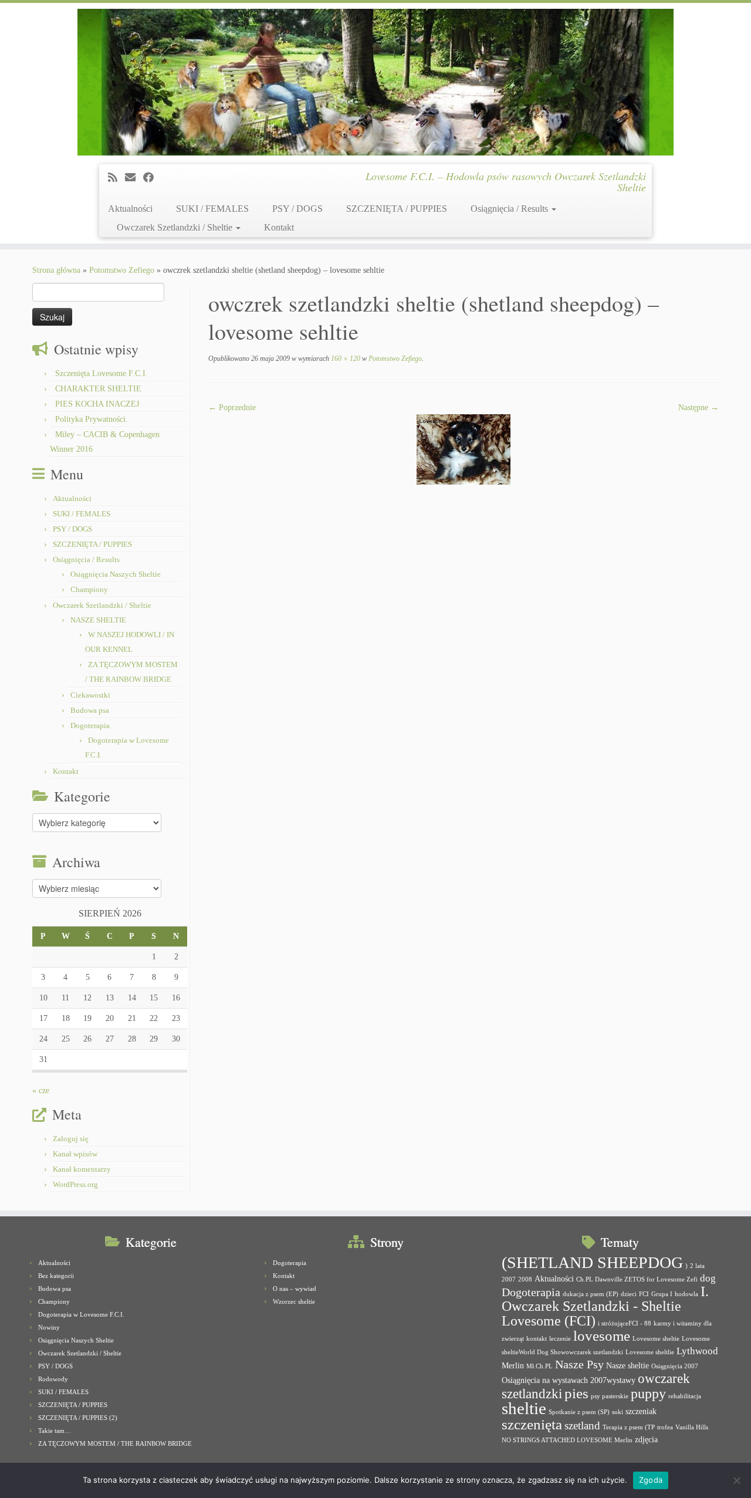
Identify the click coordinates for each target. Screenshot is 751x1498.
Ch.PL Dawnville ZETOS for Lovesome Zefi (637, 1279)
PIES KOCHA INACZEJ (97, 404)
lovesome (601, 1336)
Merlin (513, 1365)
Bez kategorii (56, 1275)
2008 (525, 1279)
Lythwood (697, 1351)
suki (617, 1412)
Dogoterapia (90, 725)
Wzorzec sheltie (294, 1301)
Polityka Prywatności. (91, 419)
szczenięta (532, 1424)
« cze (40, 1090)
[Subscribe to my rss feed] (116, 178)
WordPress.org (75, 1184)
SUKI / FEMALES (212, 209)
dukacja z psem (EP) (590, 1294)
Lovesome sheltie (655, 1338)
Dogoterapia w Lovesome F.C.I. (81, 1314)
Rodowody (53, 1378)
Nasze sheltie (627, 1365)
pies (576, 1393)
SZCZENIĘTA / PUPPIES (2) (77, 1417)
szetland (582, 1425)
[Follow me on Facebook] (152, 178)
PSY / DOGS (297, 209)
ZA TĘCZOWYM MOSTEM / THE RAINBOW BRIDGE (115, 1443)
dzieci (629, 1294)
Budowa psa (89, 710)
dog (708, 1278)
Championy (89, 589)
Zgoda (650, 1480)
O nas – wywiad (294, 1288)
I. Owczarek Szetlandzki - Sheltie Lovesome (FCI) (605, 1306)
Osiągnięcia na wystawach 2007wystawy (568, 1380)
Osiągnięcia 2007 (674, 1366)
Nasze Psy (579, 1364)
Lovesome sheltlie (649, 1352)
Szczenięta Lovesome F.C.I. (101, 373)
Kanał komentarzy (82, 1169)
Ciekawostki (90, 695)
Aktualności (130, 209)
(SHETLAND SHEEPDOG (592, 1262)
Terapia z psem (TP (629, 1427)
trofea (665, 1427)
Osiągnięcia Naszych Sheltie (115, 574)
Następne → (698, 407)
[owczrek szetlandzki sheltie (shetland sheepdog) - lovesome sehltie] (463, 448)
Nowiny (49, 1327)
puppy (648, 1393)
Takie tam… (54, 1430)
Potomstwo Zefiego (121, 270)
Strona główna (56, 270)
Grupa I (661, 1294)
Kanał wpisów (75, 1153)
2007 (509, 1279)
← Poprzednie (232, 407)
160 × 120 (344, 358)
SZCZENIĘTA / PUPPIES (396, 209)
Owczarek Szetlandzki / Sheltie (176, 227)
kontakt (536, 1338)
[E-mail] (134, 178)
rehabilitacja (684, 1396)
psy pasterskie (609, 1396)
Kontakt (279, 227)
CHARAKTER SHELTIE (98, 388)
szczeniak (641, 1411)
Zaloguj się (71, 1138)
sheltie (524, 1408)
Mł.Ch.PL (539, 1366)
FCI (644, 1294)
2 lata (697, 1266)
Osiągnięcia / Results (510, 209)
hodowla (686, 1294)
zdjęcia (646, 1439)
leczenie (560, 1338)
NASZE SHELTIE (98, 620)
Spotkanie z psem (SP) (579, 1412)
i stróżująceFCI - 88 (624, 1323)
